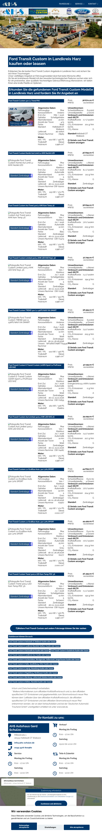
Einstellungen (50, 827)
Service (79, 4)
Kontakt (92, 4)
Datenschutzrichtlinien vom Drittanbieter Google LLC (57, 796)
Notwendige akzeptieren (24, 826)
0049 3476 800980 (23, 747)
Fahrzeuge (64, 4)
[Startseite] (9, 4)
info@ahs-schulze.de (24, 743)
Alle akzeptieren (76, 827)
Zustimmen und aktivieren (51, 804)
